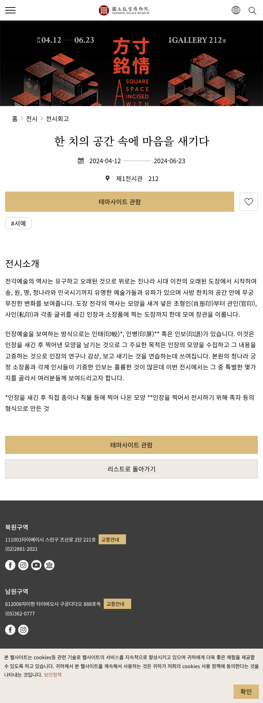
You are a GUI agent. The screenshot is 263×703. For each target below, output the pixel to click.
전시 (32, 118)
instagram (23, 565)
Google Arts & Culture (49, 565)
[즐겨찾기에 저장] (249, 202)
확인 (246, 691)
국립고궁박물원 (124, 10)
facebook (10, 565)
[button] (10, 10)
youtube (36, 565)
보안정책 (53, 674)
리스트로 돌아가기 (132, 468)
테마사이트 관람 (120, 201)
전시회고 (57, 118)
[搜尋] (254, 10)
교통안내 (110, 539)
